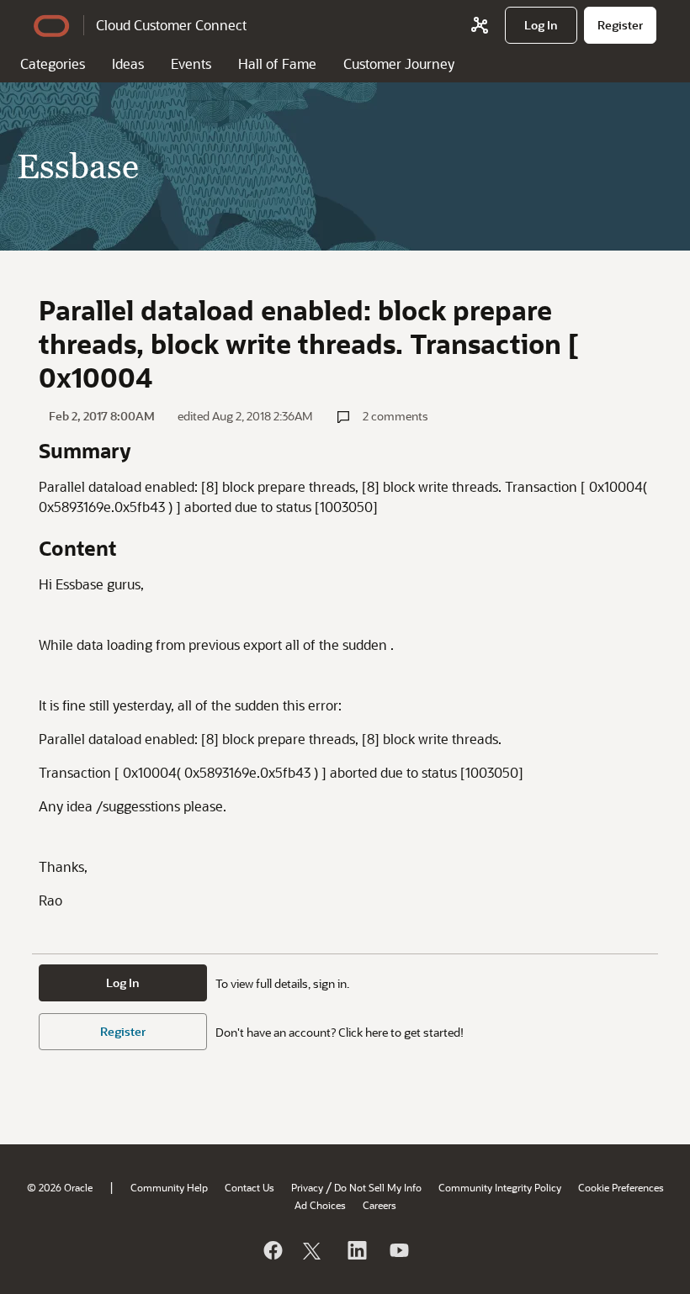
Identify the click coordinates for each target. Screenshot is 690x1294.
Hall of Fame (277, 63)
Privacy (307, 1187)
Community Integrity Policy (499, 1187)
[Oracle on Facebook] (272, 1250)
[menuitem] (541, 25)
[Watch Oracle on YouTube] (398, 1250)
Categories (52, 63)
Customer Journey (398, 63)
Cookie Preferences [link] (621, 1187)
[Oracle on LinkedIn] (356, 1250)
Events (191, 63)
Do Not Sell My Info (378, 1187)
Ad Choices (320, 1205)
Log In (123, 982)
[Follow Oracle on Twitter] (314, 1250)
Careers (379, 1205)
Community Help (169, 1187)
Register (123, 1031)
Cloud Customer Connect (171, 25)
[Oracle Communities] (480, 25)
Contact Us (249, 1187)
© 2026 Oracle (60, 1187)
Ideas (128, 63)
